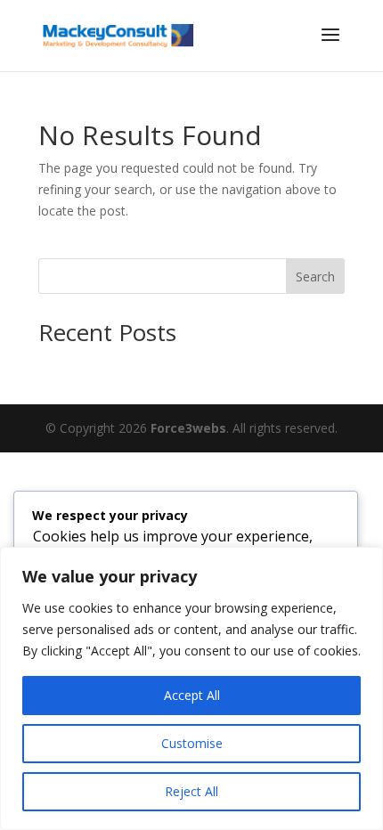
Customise (192, 743)
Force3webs (188, 427)
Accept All (192, 695)
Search (315, 276)
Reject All (191, 791)
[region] (191, 688)
